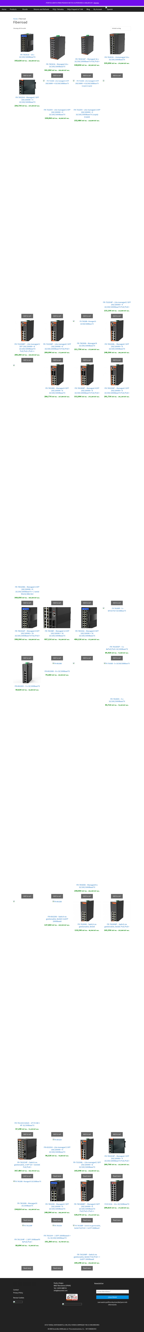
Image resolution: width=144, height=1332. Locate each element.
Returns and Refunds (41, 9)
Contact (16, 1290)
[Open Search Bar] (136, 9)
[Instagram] (34, 1284)
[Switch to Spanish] (109, 9)
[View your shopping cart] (141, 9)
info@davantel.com (60, 1290)
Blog (88, 9)
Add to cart (27, 75)
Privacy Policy (18, 1293)
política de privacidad (113, 1302)
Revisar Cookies (18, 1298)
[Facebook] (15, 1284)
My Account (97, 9)
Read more (57, 1176)
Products (13, 9)
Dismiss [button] (96, 3)
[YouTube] (29, 1284)
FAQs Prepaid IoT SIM (75, 9)
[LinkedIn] (25, 1284)
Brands (25, 9)
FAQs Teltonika (58, 9)
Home (4, 9)
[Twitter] (20, 1284)
